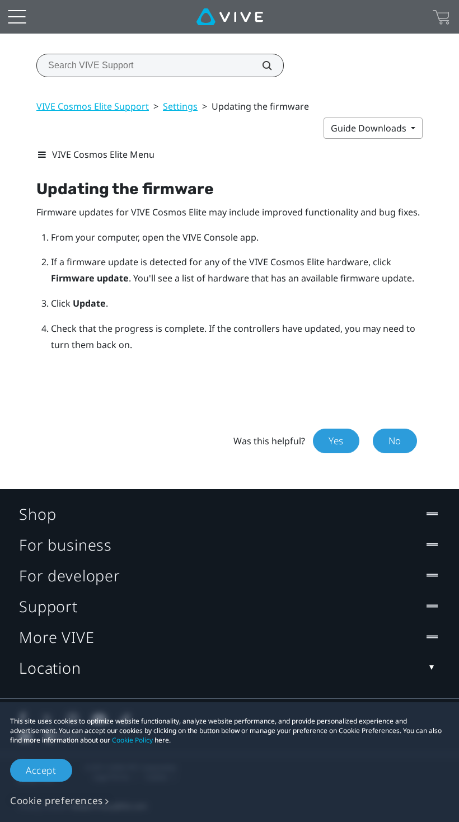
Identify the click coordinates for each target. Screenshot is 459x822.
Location (50, 667)
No (394, 440)
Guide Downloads (370, 128)
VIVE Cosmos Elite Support (92, 106)
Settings (180, 106)
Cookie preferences (56, 800)
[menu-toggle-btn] (17, 17)
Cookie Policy (132, 740)
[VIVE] (229, 16)
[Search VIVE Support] (261, 65)
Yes (336, 440)
